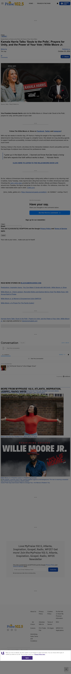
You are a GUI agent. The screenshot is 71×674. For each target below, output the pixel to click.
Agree (27, 658)
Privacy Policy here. (39, 654)
